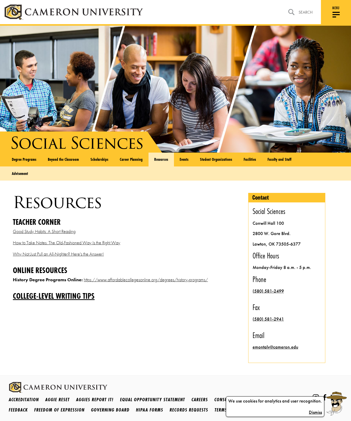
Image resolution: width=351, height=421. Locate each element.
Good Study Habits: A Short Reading (44, 231)
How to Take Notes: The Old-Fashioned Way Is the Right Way (66, 243)
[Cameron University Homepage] (73, 12)
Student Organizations (216, 159)
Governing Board (110, 409)
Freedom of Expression (59, 409)
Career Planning (131, 159)
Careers (199, 399)
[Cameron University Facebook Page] (324, 397)
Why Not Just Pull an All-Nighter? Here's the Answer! (58, 254)
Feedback (18, 409)
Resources (161, 159)
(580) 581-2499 (268, 291)
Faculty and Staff (279, 159)
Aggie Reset (57, 399)
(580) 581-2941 (268, 319)
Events (184, 159)
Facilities (250, 159)
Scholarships (99, 159)
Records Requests (189, 409)
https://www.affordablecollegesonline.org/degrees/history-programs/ (146, 280)
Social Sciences (76, 143)
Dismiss (315, 412)
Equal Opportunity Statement (152, 399)
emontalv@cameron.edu (275, 347)
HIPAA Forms (149, 409)
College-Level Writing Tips (54, 296)
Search (306, 12)
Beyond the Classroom (63, 159)
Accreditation (24, 399)
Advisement (20, 173)
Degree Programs (24, 159)
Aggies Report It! (95, 399)
